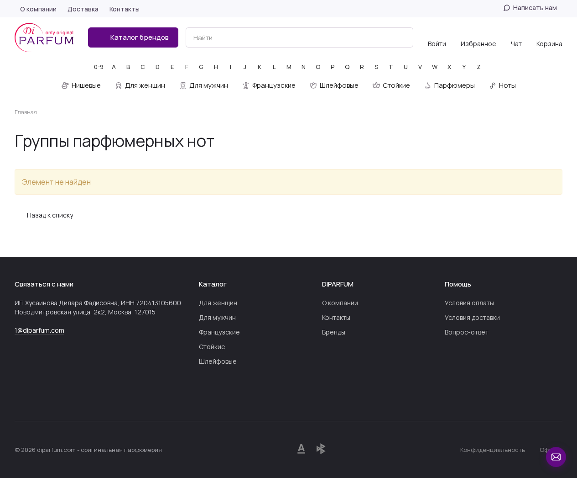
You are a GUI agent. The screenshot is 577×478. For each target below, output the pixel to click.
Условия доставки (472, 317)
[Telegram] (20, 393)
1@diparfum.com (39, 330)
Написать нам (535, 8)
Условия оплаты (469, 302)
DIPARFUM (337, 284)
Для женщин (218, 302)
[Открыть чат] (556, 457)
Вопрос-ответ (467, 332)
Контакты (336, 317)
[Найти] (401, 37)
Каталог (213, 284)
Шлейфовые (218, 361)
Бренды (333, 332)
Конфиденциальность (492, 450)
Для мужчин (217, 317)
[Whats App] (38, 393)
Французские (219, 332)
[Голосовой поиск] (385, 37)
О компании (340, 302)
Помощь (458, 284)
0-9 (99, 67)
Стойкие (212, 346)
